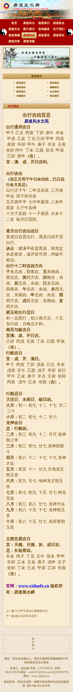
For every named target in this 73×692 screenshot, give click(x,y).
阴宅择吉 (54, 83)
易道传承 (14, 41)
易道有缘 (29, 41)
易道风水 (29, 23)
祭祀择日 (21, 91)
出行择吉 (54, 91)
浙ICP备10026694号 (38, 685)
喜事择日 (54, 87)
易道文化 (14, 29)
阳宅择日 (21, 83)
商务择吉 (21, 87)
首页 (14, 23)
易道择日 (44, 23)
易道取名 (59, 23)
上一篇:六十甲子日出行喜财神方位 (27, 611)
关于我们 (59, 29)
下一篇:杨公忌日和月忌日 (21, 616)
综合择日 (54, 95)
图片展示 (29, 29)
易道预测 (14, 35)
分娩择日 (21, 95)
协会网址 (33, 643)
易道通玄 (44, 35)
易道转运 (29, 35)
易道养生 (59, 35)
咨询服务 (44, 29)
